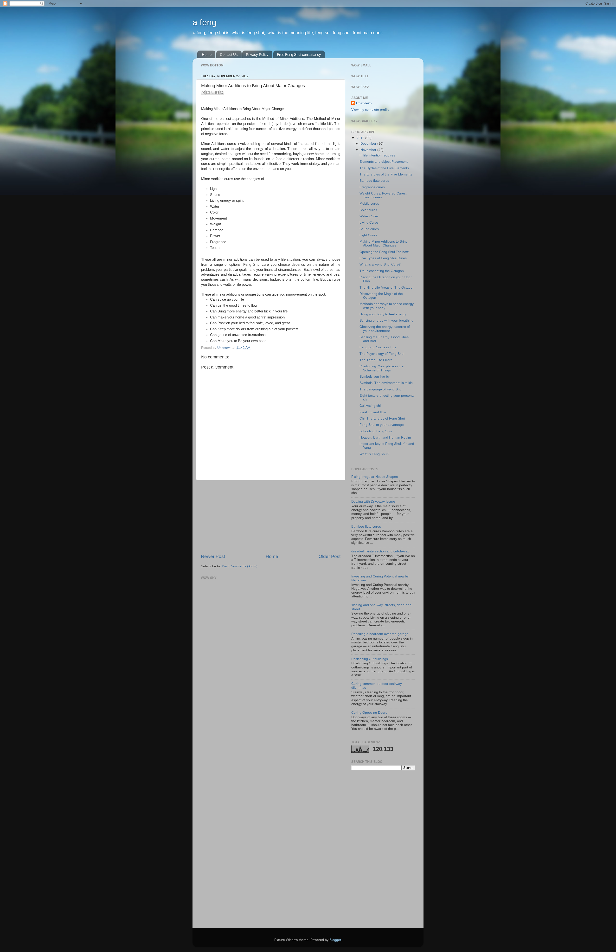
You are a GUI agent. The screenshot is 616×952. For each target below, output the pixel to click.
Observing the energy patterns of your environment (384, 328)
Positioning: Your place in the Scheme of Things (381, 368)
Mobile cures (369, 203)
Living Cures (369, 222)
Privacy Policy (257, 54)
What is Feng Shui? (374, 454)
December (368, 143)
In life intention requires (377, 155)
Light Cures (368, 235)
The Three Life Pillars (375, 360)
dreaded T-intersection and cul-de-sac (380, 551)
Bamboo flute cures (374, 180)
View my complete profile (370, 109)
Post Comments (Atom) (239, 566)
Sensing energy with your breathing (386, 320)
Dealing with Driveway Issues (373, 501)
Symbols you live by (374, 376)
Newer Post (213, 556)
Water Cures (369, 216)
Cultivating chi (370, 406)
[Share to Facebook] (217, 92)
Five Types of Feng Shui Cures (383, 258)
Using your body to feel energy (382, 314)
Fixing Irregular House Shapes (374, 477)
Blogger (335, 940)
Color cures (368, 210)
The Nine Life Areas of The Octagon (386, 287)
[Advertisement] (271, 517)
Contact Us (229, 54)
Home (207, 54)
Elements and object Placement (383, 161)
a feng (204, 22)
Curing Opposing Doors (369, 712)
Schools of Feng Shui (375, 431)
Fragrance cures (372, 187)
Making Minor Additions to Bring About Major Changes (383, 243)
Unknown (364, 103)
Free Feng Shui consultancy (299, 54)
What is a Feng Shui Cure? (380, 264)
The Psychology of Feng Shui (381, 354)
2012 (361, 138)
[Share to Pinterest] (221, 92)
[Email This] (203, 92)
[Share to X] (212, 92)
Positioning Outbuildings (369, 659)
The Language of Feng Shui (380, 389)
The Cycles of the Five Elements (384, 168)
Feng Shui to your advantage (381, 425)
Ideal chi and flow (372, 412)
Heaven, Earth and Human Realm (385, 437)
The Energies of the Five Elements (385, 174)
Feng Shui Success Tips (377, 347)
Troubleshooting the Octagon (381, 271)
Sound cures (369, 229)
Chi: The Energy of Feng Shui (382, 418)
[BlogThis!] (207, 92)
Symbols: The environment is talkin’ (386, 383)
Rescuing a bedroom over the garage (379, 634)
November (368, 150)
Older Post (329, 556)
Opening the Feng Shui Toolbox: (384, 252)
